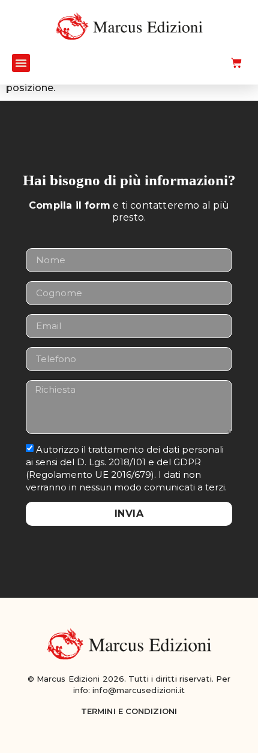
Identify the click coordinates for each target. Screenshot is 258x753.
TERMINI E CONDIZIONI (129, 711)
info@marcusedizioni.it (138, 690)
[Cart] (236, 63)
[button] (21, 63)
